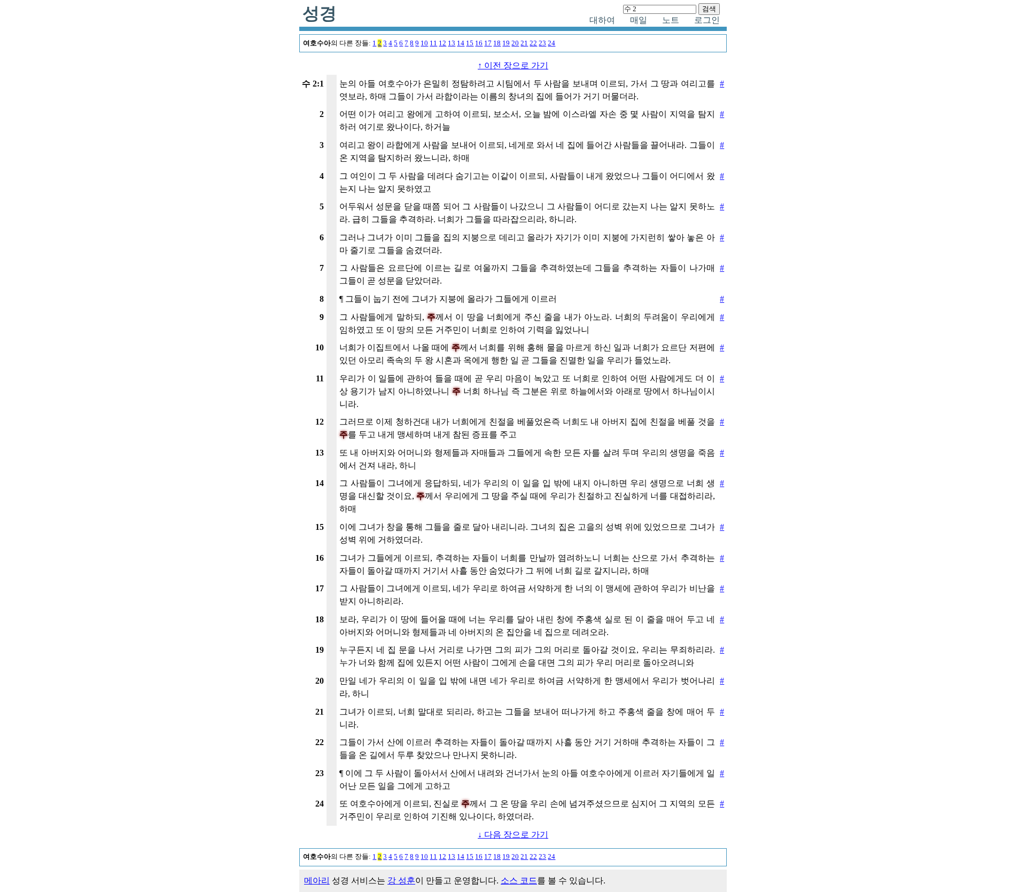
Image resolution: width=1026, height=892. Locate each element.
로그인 (707, 20)
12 (442, 43)
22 (533, 43)
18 (497, 43)
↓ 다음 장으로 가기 (513, 834)
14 (460, 43)
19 (506, 43)
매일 (638, 20)
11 (433, 43)
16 (479, 43)
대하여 (602, 20)
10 (424, 43)
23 (542, 43)
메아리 (317, 880)
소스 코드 (519, 880)
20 (515, 43)
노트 (670, 20)
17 (488, 43)
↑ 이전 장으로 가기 (513, 65)
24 (551, 43)
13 (451, 43)
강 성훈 (401, 880)
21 (524, 43)
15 (469, 43)
